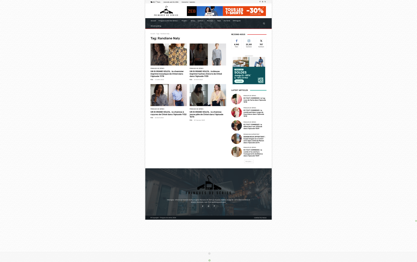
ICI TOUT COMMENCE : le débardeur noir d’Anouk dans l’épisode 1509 (252, 126)
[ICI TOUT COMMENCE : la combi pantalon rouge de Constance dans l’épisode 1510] (236, 112)
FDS (152, 79)
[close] (209, 253)
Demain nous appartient (251, 134)
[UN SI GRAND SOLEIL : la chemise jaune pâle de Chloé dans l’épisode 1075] (208, 95)
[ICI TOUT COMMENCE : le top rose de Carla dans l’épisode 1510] (236, 99)
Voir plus (248, 161)
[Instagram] (262, 1)
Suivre (249, 39)
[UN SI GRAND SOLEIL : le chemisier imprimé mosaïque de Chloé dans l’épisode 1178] (169, 55)
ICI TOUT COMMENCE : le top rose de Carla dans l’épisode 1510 (254, 100)
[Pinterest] (214, 206)
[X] (265, 1)
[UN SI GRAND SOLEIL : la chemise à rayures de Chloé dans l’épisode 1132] (169, 95)
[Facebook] (260, 1)
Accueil (153, 34)
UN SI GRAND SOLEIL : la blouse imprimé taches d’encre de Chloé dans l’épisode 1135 (206, 74)
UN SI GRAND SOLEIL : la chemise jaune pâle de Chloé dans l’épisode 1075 (206, 114)
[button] (263, 23)
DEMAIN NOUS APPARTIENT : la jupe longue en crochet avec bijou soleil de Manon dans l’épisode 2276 (254, 140)
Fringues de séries (157, 68)
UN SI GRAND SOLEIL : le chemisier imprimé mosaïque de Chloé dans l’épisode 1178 (167, 74)
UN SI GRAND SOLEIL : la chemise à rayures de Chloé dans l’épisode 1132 (169, 113)
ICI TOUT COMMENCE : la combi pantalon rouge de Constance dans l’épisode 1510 (253, 113)
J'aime (237, 39)
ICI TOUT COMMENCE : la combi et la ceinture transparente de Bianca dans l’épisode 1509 (253, 153)
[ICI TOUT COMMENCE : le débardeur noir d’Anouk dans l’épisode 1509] (236, 125)
